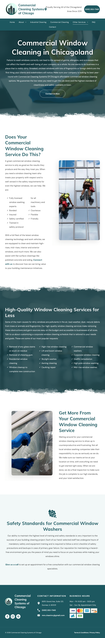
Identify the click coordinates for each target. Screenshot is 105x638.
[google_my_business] (18, 616)
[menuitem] (12, 22)
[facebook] (7, 616)
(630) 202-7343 (49, 610)
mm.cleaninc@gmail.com (53, 615)
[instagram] (13, 616)
